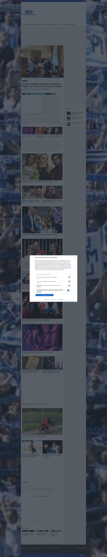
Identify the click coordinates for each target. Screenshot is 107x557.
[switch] (68, 277)
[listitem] (53, 274)
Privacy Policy (60, 299)
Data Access (53, 299)
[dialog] (53, 278)
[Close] (75, 258)
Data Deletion (46, 299)
